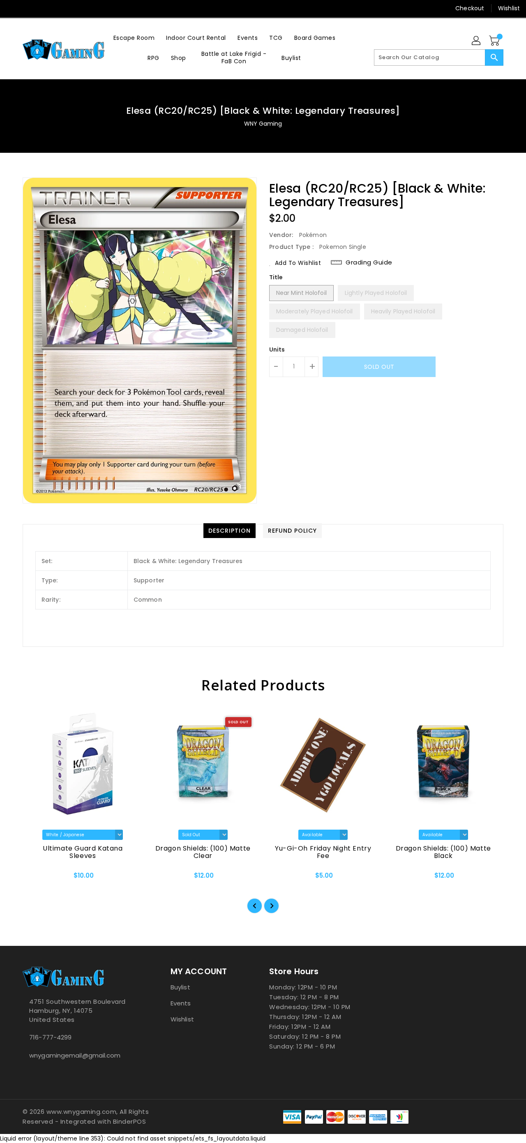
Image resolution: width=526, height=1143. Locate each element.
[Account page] (476, 41)
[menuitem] (134, 37)
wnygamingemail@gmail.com (74, 1055)
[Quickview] (36, 878)
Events (181, 1003)
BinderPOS (129, 1121)
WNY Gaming (263, 124)
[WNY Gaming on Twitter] (29, 8)
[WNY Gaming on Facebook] (13, 8)
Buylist (180, 987)
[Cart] (495, 41)
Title (276, 277)
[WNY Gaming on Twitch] (60, 8)
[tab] (229, 530)
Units (277, 349)
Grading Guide (369, 262)
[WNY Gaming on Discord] (44, 8)
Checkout (469, 8)
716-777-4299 (50, 1037)
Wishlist (509, 8)
